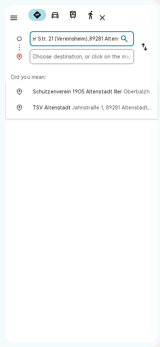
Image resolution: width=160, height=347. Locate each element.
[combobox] (75, 38)
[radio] (37, 14)
